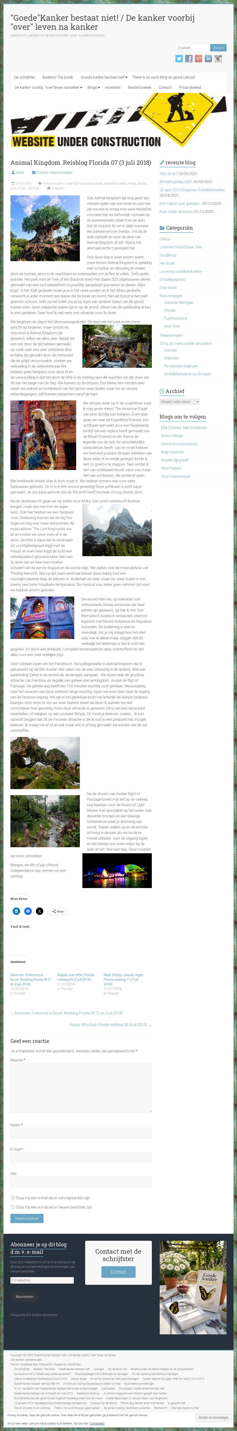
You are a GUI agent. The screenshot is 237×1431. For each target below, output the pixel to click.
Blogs (92, 87)
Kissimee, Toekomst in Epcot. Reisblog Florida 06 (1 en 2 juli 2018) (30, 979)
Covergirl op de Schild (103, 1403)
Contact (165, 87)
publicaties (108, 1388)
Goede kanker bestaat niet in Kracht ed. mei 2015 (43, 1393)
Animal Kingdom (53, 183)
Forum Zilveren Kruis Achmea (32, 1408)
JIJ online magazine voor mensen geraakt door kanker (135, 1393)
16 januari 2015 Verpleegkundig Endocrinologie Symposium (50, 1403)
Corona (170, 350)
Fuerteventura (175, 318)
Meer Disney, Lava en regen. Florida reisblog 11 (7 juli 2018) (124, 979)
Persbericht (160, 1408)
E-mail (16, 1149)
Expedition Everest (115, 183)
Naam (16, 1125)
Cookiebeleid (97, 1423)
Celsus (165, 239)
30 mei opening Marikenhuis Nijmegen (155, 1374)
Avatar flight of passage (79, 183)
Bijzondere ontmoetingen (139, 1383)
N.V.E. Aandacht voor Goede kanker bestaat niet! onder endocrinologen (56, 1388)
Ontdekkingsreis (172, 279)
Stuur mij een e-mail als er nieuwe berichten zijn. (54, 1207)
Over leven (168, 288)
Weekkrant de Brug (88, 1393)
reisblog (142, 183)
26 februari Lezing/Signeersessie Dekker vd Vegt (92, 1383)
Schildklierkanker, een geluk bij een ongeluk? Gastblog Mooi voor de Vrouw (58, 1398)
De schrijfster (24, 77)
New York (172, 326)
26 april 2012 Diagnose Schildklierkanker (192, 190)
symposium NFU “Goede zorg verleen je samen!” (42, 1374)
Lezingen (99, 1369)
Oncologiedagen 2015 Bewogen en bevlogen (101, 1374)
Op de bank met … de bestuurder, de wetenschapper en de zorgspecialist (151, 1369)
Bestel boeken (139, 87)
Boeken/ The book (58, 77)
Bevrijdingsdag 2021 (176, 182)
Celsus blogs (79, 1378)
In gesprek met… (177, 1403)
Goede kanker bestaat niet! (103, 77)
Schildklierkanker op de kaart (187, 374)
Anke (20, 172)
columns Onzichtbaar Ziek (181, 247)
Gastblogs (168, 255)
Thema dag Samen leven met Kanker (142, 1403)
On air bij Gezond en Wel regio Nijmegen (114, 1378)
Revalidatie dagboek (181, 366)
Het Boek (167, 263)
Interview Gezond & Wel (185, 1408)
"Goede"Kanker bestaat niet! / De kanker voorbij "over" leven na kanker (102, 22)
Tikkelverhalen (171, 335)
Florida (42, 172)
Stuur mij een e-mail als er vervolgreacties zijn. (53, 1198)
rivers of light (18, 188)
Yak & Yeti (33, 188)
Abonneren (24, 1297)
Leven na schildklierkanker (181, 271)
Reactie (17, 1060)
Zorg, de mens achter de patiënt (186, 343)
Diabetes (171, 358)
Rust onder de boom (176, 211)
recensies (113, 87)
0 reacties (58, 188)
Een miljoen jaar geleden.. (180, 203)
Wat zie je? (168, 173)
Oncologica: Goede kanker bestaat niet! (141, 1388)
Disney (99, 183)
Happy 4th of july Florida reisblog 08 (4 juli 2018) (111, 1024)
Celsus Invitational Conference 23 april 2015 (40, 1378)
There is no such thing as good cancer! (163, 77)
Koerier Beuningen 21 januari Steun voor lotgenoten (137, 1398)
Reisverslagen (61, 172)
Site (13, 1173)
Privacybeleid (190, 87)
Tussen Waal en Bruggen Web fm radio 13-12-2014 (173, 1378)
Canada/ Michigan (178, 302)
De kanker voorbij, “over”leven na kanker (47, 87)
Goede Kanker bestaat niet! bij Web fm (37, 1383)
